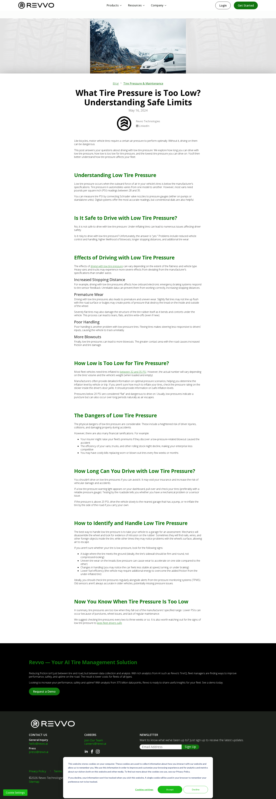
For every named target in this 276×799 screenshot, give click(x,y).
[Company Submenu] (166, 5)
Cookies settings (144, 789)
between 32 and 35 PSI (133, 372)
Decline (195, 789)
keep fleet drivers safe (109, 623)
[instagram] (98, 751)
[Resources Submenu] (145, 5)
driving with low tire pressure (107, 266)
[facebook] (92, 751)
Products (113, 5)
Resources (135, 5)
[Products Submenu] (122, 5)
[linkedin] (86, 751)
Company (157, 5)
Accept (170, 789)
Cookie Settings (15, 792)
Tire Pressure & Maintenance (143, 83)
